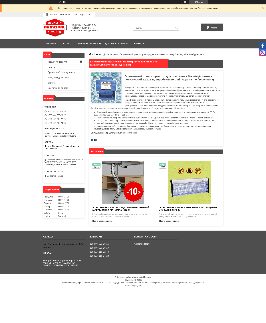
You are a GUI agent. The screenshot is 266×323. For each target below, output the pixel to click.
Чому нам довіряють (58, 77)
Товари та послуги (87, 43)
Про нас (66, 43)
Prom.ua (147, 277)
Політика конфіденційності (192, 283)
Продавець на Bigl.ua (133, 280)
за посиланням (130, 133)
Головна (51, 43)
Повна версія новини (102, 221)
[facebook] (92, 140)
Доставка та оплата (116, 43)
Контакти (139, 43)
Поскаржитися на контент (167, 283)
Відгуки (51, 82)
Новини (97, 54)
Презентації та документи (61, 72)
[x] (95, 140)
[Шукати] (176, 28)
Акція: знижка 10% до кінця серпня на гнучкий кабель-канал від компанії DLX (120, 208)
